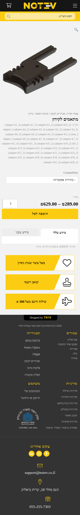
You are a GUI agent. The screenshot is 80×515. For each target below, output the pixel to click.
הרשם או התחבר (30, 398)
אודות (74, 358)
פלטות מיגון (33, 367)
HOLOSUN (32, 340)
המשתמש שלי (32, 391)
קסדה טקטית (32, 374)
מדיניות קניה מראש (67, 403)
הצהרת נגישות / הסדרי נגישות (61, 427)
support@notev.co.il (40, 473)
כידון (30, 113)
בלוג (75, 353)
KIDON (64, 246)
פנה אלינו (72, 339)
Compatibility (70, 172)
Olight (36, 354)
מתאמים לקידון (50, 246)
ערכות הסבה (41, 113)
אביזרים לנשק (58, 113)
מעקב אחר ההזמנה (67, 344)
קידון (38, 246)
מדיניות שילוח (70, 390)
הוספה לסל (40, 214)
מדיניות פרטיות (69, 421)
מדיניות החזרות (69, 397)
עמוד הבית (72, 113)
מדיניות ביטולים (69, 409)
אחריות (73, 349)
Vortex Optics (32, 347)
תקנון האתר (71, 415)
